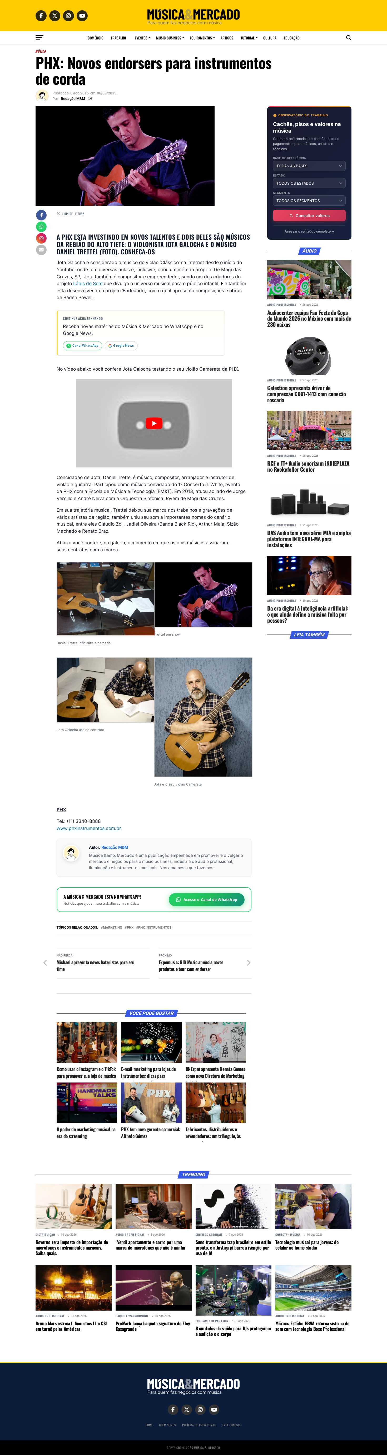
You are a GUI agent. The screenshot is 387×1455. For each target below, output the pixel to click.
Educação (292, 38)
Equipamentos (201, 38)
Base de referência (289, 158)
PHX (130, 927)
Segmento (282, 193)
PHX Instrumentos (154, 927)
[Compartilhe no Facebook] (41, 215)
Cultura (269, 38)
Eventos (141, 38)
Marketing (112, 927)
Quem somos (167, 1425)
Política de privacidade (199, 1425)
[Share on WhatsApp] (41, 227)
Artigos (227, 38)
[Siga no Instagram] (41, 239)
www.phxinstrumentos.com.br (89, 828)
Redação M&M (73, 99)
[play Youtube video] (154, 423)
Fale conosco (231, 1425)
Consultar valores (313, 215)
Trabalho (118, 38)
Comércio (95, 38)
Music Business (168, 38)
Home (149, 1425)
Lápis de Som (87, 283)
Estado (279, 175)
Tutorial (248, 38)
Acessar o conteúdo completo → (309, 231)
